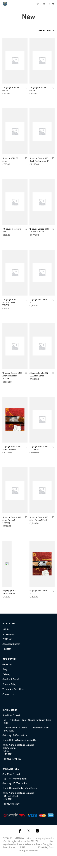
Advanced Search (11, 643)
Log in (5, 628)
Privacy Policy (9, 684)
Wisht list (7, 638)
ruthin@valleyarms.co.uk (22, 739)
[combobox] (41, 31)
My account (8, 633)
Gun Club (7, 664)
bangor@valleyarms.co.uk (23, 787)
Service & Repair (10, 679)
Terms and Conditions (13, 689)
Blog (4, 669)
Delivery (6, 674)
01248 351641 (14, 803)
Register (6, 648)
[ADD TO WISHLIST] (26, 88)
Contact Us (8, 694)
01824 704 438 (14, 758)
